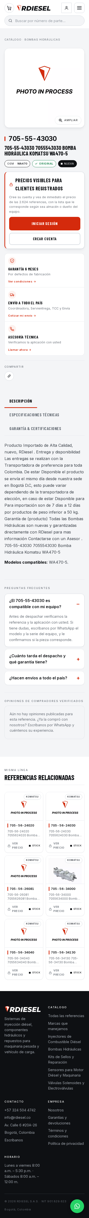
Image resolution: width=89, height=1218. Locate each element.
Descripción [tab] (20, 400)
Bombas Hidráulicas (42, 39)
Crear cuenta (45, 239)
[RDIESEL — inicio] (34, 8)
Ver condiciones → (22, 281)
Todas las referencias (66, 1016)
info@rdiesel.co (17, 1117)
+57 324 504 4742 (20, 1110)
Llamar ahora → (20, 349)
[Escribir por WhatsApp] (77, 1206)
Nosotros (56, 1110)
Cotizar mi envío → (22, 315)
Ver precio (17, 845)
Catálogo (13, 39)
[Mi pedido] (9, 8)
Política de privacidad (66, 1143)
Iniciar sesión (45, 223)
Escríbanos (13, 1140)
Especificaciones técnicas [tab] (34, 414)
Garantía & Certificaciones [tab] (35, 428)
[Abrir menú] (79, 8)
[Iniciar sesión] (66, 8)
